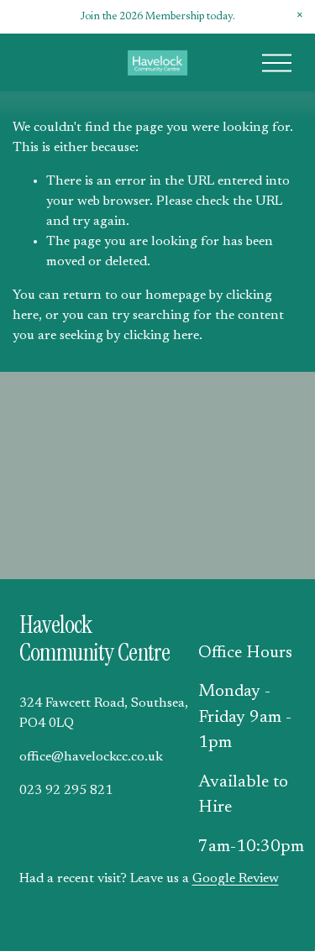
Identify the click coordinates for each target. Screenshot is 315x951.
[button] (300, 15)
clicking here (161, 335)
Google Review (235, 879)
